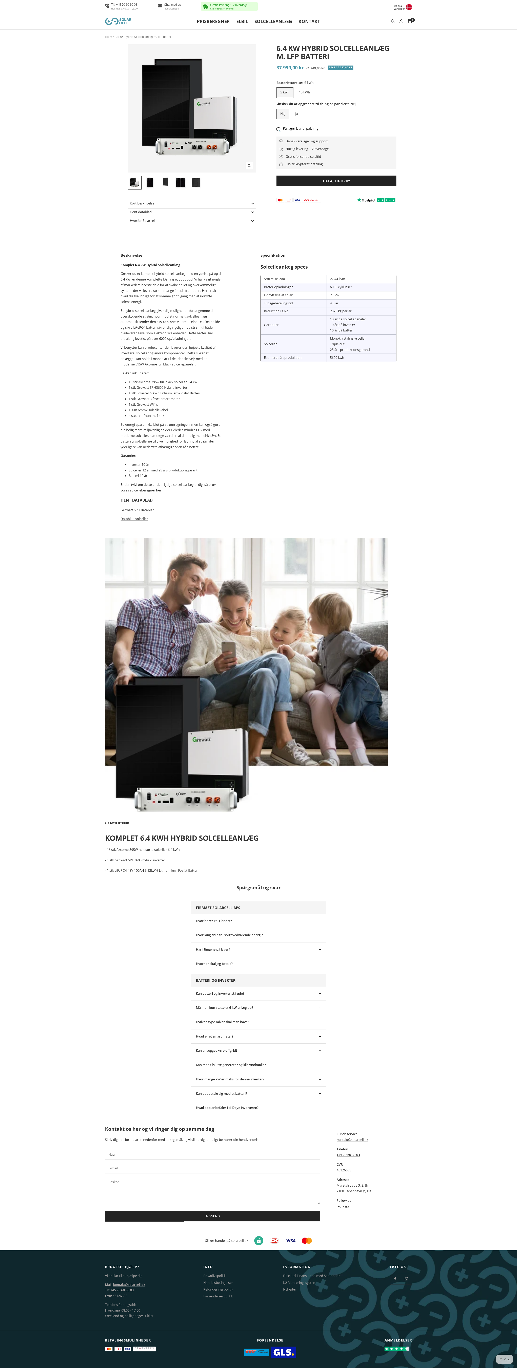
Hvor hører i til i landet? (214, 921)
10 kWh (304, 92)
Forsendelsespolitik (218, 1296)
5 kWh (285, 92)
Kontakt (309, 21)
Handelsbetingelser (218, 1282)
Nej (282, 113)
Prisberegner (213, 21)
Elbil (242, 21)
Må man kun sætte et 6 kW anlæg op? (224, 1007)
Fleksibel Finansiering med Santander (311, 1276)
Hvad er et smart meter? (214, 1036)
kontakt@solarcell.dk (352, 1139)
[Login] (401, 21)
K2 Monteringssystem (299, 1282)
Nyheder (289, 1289)
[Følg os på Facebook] (395, 1278)
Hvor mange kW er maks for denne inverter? (230, 1079)
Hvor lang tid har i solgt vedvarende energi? (229, 935)
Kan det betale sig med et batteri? (221, 1093)
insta (345, 1207)
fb (339, 1207)
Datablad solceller (134, 519)
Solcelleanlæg (273, 21)
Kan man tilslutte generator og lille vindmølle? (231, 1065)
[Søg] (393, 21)
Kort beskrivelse (142, 203)
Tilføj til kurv (336, 181)
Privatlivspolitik (214, 1276)
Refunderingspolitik (218, 1289)
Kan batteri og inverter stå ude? (220, 993)
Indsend (212, 1216)
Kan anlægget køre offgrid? (216, 1050)
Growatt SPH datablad (137, 510)
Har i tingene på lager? (213, 949)
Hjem (108, 37)
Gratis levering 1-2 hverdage (229, 5)
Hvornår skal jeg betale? (214, 963)
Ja (296, 113)
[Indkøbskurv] (410, 21)
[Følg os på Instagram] (406, 1278)
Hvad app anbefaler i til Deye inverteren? (227, 1107)
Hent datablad (141, 212)
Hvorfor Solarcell (143, 220)
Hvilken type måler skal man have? (222, 1022)
